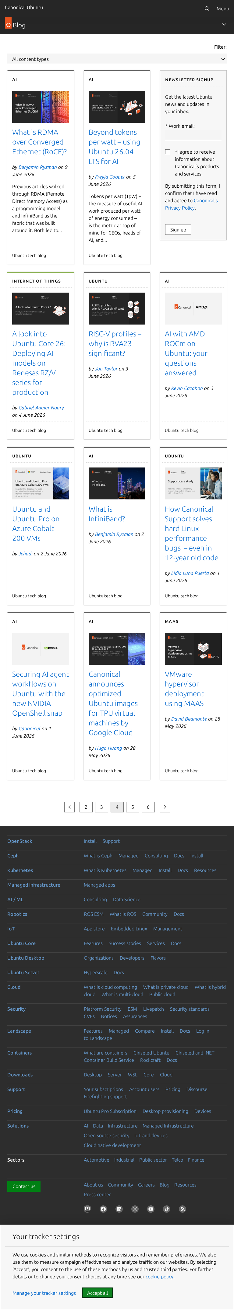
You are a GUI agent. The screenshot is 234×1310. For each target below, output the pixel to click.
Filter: (220, 47)
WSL (132, 1074)
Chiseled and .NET (195, 1052)
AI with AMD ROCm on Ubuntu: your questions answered (186, 353)
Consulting (156, 855)
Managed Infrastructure (168, 1125)
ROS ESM (94, 914)
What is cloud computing (110, 987)
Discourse (196, 1089)
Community (155, 914)
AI (86, 1125)
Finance (196, 1159)
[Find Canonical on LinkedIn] (120, 1210)
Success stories (125, 943)
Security (16, 1009)
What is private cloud (166, 987)
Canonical (30, 728)
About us (93, 1184)
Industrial (124, 1159)
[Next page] (165, 807)
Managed (129, 855)
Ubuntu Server (23, 972)
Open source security (106, 1135)
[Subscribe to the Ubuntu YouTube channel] (152, 1210)
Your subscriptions (103, 1089)
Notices (109, 1016)
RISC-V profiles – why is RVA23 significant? (115, 343)
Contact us (23, 1186)
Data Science (126, 899)
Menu (223, 8)
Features (93, 943)
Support (111, 841)
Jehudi (26, 553)
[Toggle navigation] (224, 24)
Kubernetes (20, 870)
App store (94, 928)
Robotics (17, 914)
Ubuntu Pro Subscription (110, 1111)
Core (149, 1074)
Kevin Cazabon (187, 388)
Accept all (97, 1293)
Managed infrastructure (33, 885)
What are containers (105, 1052)
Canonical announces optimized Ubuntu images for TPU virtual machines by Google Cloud (113, 703)
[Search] (207, 8)
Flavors (158, 958)
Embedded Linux (129, 928)
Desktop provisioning (165, 1111)
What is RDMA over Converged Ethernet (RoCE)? (39, 142)
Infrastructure (123, 1125)
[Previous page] (69, 807)
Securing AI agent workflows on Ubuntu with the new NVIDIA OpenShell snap (40, 693)
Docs (179, 855)
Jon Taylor (106, 368)
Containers (19, 1052)
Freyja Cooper (110, 176)
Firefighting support (105, 1096)
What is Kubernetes (105, 870)
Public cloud (162, 994)
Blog (164, 1184)
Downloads (20, 1074)
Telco (177, 1159)
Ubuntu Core (21, 943)
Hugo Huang (108, 748)
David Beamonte (189, 718)
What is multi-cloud (122, 994)
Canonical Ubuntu (24, 7)
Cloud (13, 987)
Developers (132, 958)
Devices (202, 1111)
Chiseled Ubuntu (151, 1052)
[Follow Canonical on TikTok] (168, 1210)
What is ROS (123, 914)
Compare (145, 1031)
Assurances (135, 1016)
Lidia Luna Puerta (190, 573)
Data (98, 1125)
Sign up (178, 229)
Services (156, 943)
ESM (132, 1009)
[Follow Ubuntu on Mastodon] (89, 1210)
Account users (144, 1089)
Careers (146, 1184)
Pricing (172, 1089)
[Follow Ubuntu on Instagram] (136, 1210)
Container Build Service (109, 1060)
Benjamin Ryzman (38, 167)
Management (167, 928)
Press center (97, 1194)
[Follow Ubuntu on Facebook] (104, 1210)
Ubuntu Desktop (25, 958)
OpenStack (19, 841)
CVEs (89, 1016)
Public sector (153, 1159)
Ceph (13, 855)
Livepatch (153, 1009)
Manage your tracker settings (44, 1293)
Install (90, 841)
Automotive (96, 1159)
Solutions (18, 1125)
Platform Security (103, 1009)
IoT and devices (151, 1135)
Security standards (190, 1009)
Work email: (182, 126)
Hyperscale (96, 972)
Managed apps (99, 885)
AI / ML (15, 899)
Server (115, 1074)
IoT (11, 928)
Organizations (99, 958)
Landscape (19, 1031)
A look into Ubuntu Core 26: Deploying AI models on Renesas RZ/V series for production (39, 363)
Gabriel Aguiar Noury (41, 407)
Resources (205, 870)
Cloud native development (112, 1145)
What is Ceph (98, 855)
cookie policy (159, 1276)
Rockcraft (150, 1060)
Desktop (93, 1074)
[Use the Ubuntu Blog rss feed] (184, 1210)
